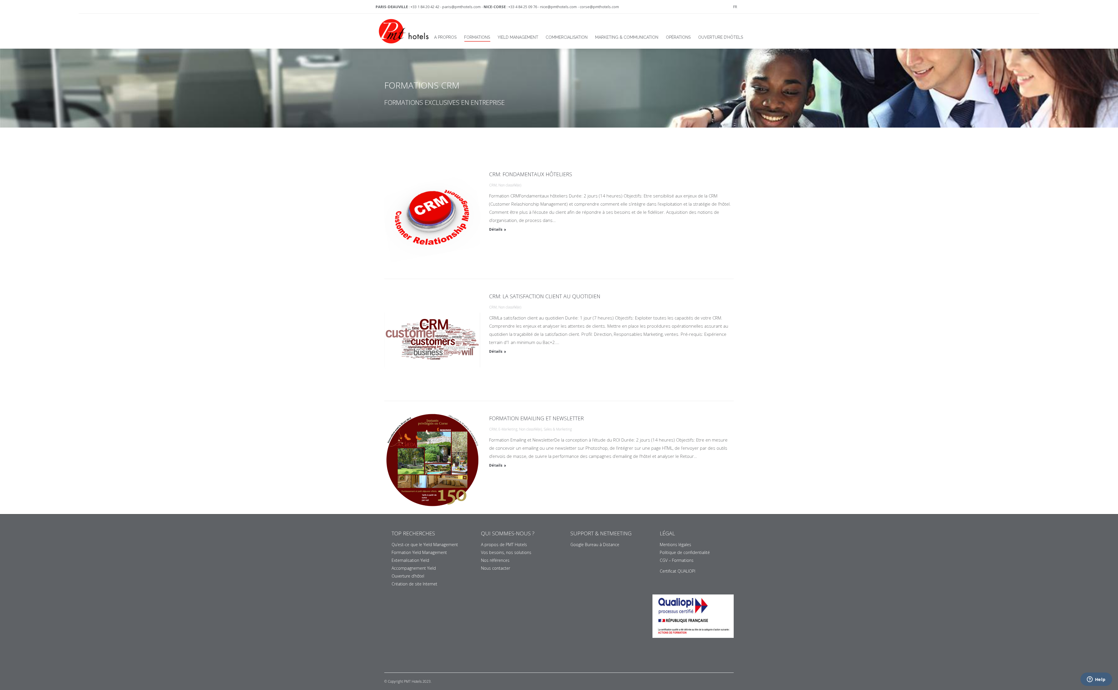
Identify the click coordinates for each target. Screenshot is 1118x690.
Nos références (495, 560)
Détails (496, 229)
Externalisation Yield (410, 560)
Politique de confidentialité (685, 552)
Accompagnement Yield (414, 568)
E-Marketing (507, 429)
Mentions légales (675, 544)
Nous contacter (495, 568)
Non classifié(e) (509, 185)
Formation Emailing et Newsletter (536, 418)
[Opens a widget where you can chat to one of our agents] (1096, 680)
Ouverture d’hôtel (408, 576)
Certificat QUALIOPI (677, 571)
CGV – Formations (677, 560)
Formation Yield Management (419, 552)
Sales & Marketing (558, 429)
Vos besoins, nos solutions (506, 552)
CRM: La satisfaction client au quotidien (544, 296)
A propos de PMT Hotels (504, 544)
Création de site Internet (414, 584)
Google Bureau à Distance (594, 544)
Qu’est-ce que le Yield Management (425, 544)
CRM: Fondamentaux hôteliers (530, 174)
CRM (493, 185)
